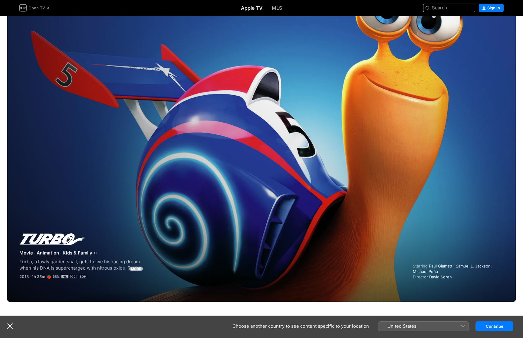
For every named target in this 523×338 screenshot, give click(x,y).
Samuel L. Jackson (473, 266)
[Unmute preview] (499, 27)
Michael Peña (425, 271)
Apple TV (252, 8)
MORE (136, 269)
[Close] (10, 326)
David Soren (440, 276)
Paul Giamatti (441, 266)
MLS (277, 8)
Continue (494, 326)
